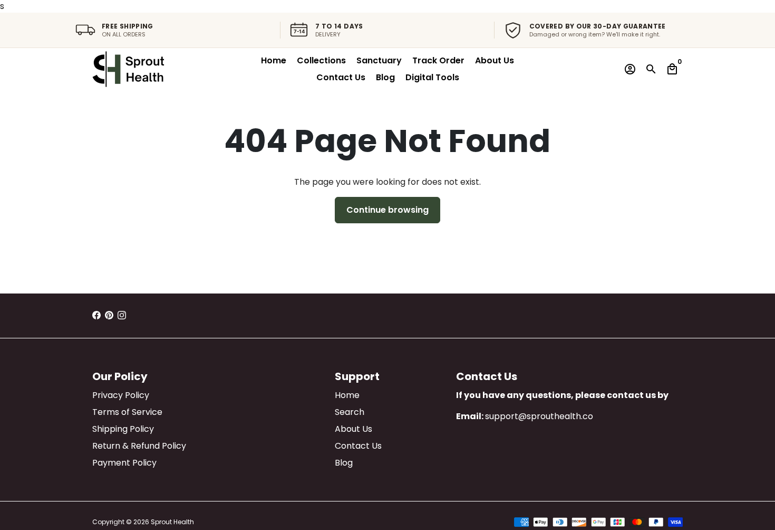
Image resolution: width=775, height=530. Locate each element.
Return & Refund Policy (139, 446)
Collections (321, 60)
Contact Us (340, 77)
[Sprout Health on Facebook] (96, 315)
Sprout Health (172, 521)
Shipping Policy (123, 429)
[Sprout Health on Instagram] (122, 315)
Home (273, 60)
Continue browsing (387, 210)
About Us (494, 60)
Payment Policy (124, 463)
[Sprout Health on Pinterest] (109, 315)
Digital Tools (432, 77)
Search (349, 412)
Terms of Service (127, 412)
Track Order (438, 60)
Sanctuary (379, 60)
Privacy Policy (120, 395)
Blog (385, 77)
